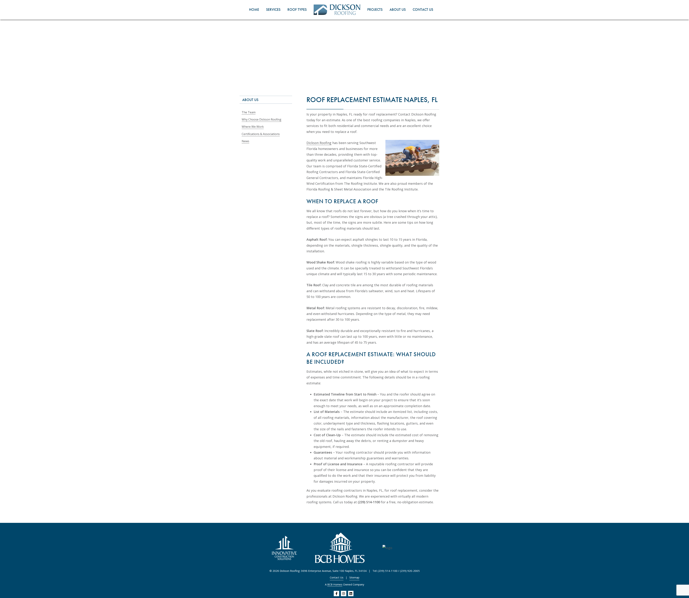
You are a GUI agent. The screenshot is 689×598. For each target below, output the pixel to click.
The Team (249, 112)
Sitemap (354, 577)
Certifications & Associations (261, 134)
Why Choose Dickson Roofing (261, 119)
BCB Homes (334, 584)
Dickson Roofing (318, 143)
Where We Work (253, 127)
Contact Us (336, 577)
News (245, 141)
